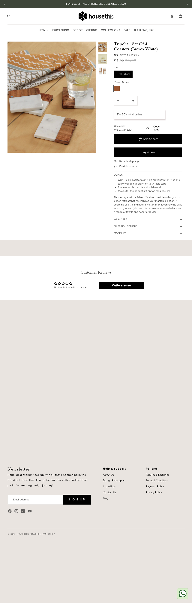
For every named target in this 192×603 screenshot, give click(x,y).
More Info (120, 233)
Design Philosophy (113, 480)
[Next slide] (93, 97)
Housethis (22, 534)
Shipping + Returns (125, 226)
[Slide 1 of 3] (102, 47)
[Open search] (8, 16)
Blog (105, 498)
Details (118, 174)
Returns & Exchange (158, 474)
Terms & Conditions (157, 480)
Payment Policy (155, 486)
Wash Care (120, 219)
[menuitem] (44, 30)
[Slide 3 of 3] (102, 71)
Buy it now (148, 152)
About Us (108, 474)
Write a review (121, 285)
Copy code (156, 128)
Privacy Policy (154, 492)
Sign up (77, 499)
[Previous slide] (11, 97)
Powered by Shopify (42, 534)
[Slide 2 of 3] (102, 59)
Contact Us (109, 492)
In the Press (110, 486)
